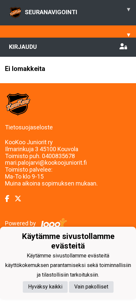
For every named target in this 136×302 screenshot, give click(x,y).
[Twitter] (21, 198)
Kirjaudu (23, 46)
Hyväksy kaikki (45, 287)
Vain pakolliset (91, 287)
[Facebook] (10, 198)
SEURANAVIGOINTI (77, 11)
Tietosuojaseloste (29, 127)
